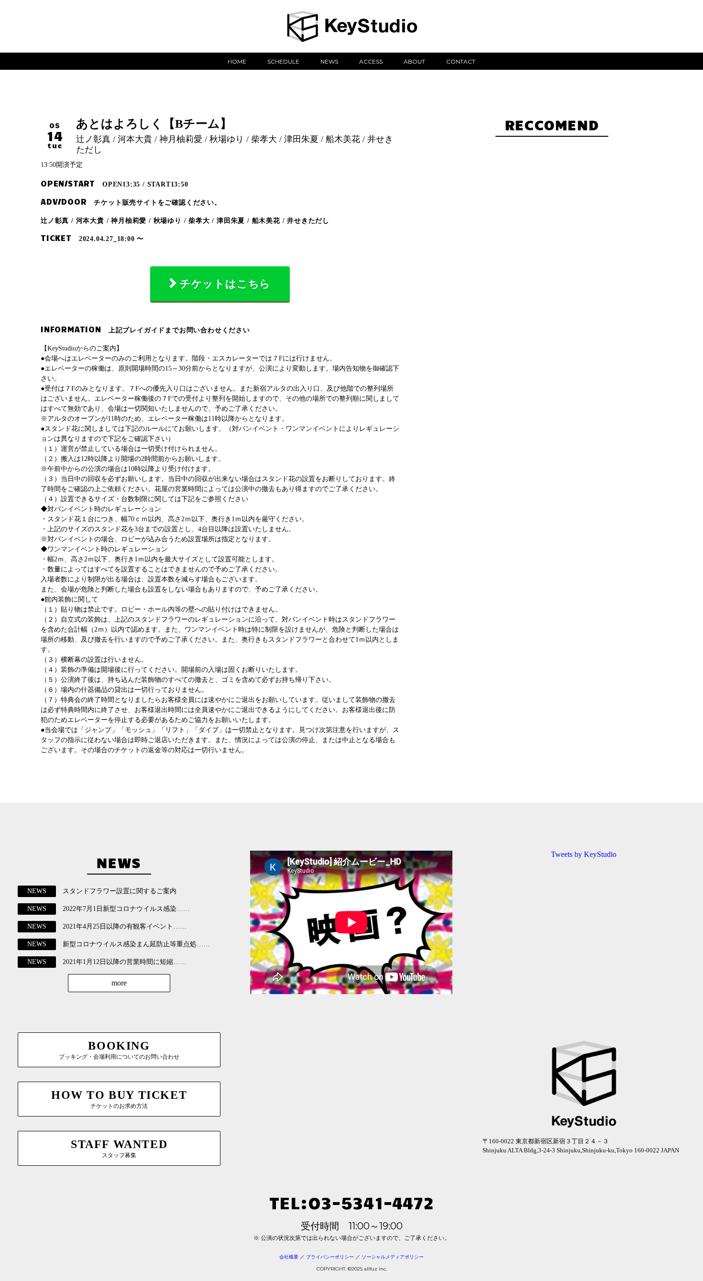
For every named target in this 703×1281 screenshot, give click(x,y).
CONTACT (460, 61)
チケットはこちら (225, 284)
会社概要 (288, 1257)
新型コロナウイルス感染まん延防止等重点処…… (136, 944)
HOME (237, 61)
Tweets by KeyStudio (583, 854)
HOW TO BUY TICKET (119, 1099)
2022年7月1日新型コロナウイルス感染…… (126, 908)
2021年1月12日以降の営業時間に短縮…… (125, 961)
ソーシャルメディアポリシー (393, 1257)
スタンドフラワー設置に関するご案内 (119, 891)
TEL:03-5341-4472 (351, 1202)
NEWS (329, 61)
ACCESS (371, 61)
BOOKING (119, 1050)
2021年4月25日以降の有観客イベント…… (125, 926)
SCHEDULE (283, 61)
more (119, 983)
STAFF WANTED (119, 1148)
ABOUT (414, 61)
